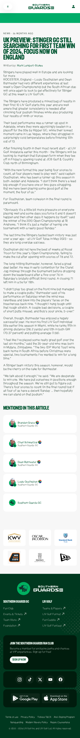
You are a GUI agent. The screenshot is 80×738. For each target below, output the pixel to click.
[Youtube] (50, 679)
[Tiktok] (30, 679)
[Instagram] (19, 679)
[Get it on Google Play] (25, 698)
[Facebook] (60, 679)
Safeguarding (16, 722)
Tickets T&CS (44, 717)
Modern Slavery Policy (37, 722)
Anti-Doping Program (64, 717)
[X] (40, 679)
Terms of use (11, 717)
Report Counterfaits (60, 722)
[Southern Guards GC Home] (41, 6)
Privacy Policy (28, 717)
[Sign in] (73, 6)
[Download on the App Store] (55, 698)
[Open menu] (7, 6)
